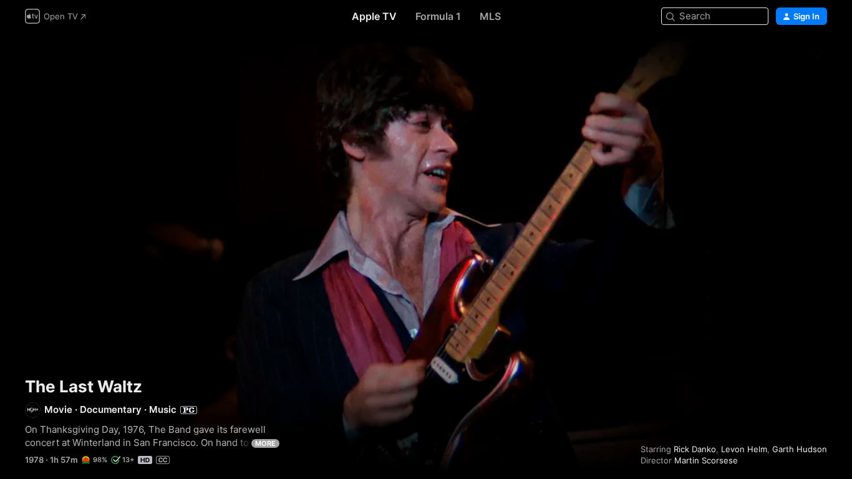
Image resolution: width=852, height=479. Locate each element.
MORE (265, 443)
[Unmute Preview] (818, 57)
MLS (490, 16)
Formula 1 (438, 16)
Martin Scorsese (706, 460)
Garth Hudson (799, 449)
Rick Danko (695, 449)
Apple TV (374, 16)
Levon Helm (744, 449)
